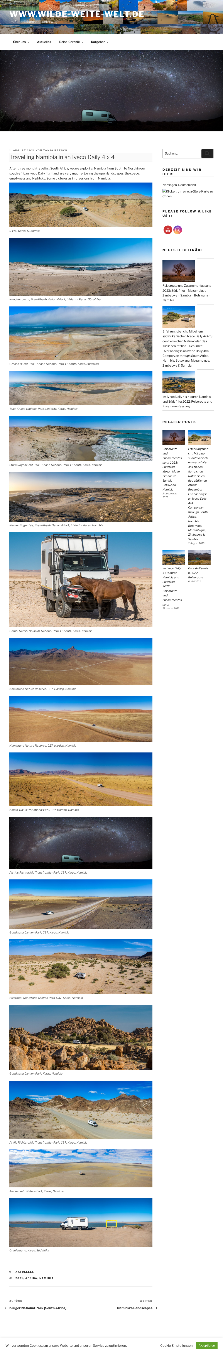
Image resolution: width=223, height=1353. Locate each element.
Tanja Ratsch (55, 150)
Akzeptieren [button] (207, 1345)
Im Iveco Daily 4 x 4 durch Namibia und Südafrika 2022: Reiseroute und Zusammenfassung (172, 586)
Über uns (19, 42)
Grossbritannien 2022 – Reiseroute (198, 572)
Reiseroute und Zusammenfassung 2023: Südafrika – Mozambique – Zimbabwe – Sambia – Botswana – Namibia (172, 469)
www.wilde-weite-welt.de (76, 14)
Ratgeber (98, 42)
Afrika (31, 1278)
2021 (19, 1278)
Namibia (46, 1278)
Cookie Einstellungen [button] (176, 1346)
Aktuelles (44, 42)
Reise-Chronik (69, 42)
